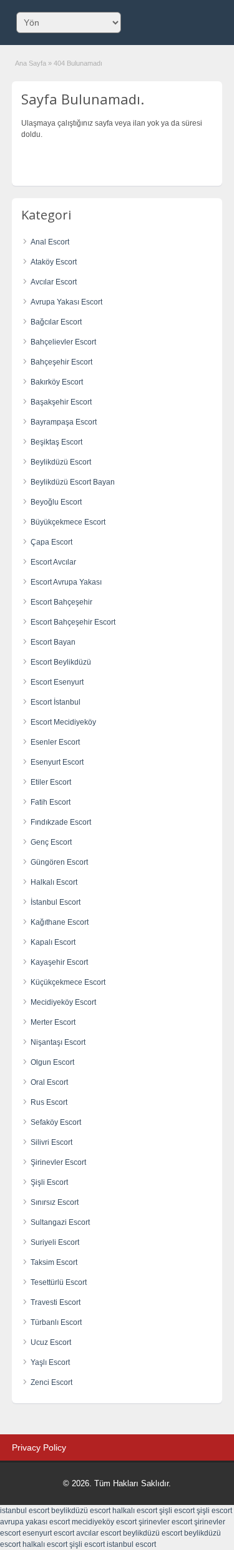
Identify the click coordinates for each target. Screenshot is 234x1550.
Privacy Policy (39, 1447)
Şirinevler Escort (58, 1162)
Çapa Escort (51, 542)
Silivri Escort (51, 1142)
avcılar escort (98, 1533)
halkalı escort (134, 1510)
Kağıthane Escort (60, 922)
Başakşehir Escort (61, 402)
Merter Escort (53, 1022)
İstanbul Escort (55, 902)
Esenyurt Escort (57, 762)
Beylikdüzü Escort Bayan (73, 482)
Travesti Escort (55, 1302)
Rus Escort (49, 1102)
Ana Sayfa (30, 63)
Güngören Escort (59, 862)
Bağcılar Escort (56, 322)
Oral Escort (49, 1082)
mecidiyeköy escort (104, 1521)
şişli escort (177, 1510)
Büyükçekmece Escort (68, 522)
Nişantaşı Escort (58, 1042)
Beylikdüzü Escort (61, 462)
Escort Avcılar (53, 562)
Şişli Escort (49, 1182)
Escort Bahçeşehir (61, 602)
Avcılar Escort (54, 282)
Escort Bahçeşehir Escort (73, 622)
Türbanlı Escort (56, 1322)
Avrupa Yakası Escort (66, 302)
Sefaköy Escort (56, 1122)
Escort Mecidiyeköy (63, 722)
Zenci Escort (51, 1382)
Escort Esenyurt (57, 682)
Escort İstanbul (55, 702)
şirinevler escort (165, 1521)
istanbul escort (24, 1510)
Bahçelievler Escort (63, 342)
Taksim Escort (54, 1262)
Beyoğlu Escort (56, 502)
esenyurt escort (48, 1533)
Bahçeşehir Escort (61, 362)
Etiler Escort (51, 782)
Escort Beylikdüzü (61, 662)
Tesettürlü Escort (59, 1282)
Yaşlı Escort (50, 1362)
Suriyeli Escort (55, 1242)
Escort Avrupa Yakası (66, 582)
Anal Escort (50, 242)
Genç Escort (51, 842)
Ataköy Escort (54, 262)
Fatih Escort (51, 802)
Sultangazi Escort (60, 1222)
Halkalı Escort (54, 882)
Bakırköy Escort (57, 382)
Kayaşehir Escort (59, 962)
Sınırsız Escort (55, 1202)
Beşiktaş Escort (56, 442)
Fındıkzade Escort (61, 822)
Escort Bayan (53, 642)
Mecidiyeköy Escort (63, 1002)
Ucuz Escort (51, 1342)
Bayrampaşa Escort (64, 422)
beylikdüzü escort (80, 1510)
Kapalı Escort (53, 942)
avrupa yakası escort (35, 1521)
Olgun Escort (52, 1062)
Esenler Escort (55, 742)
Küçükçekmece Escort (68, 982)
